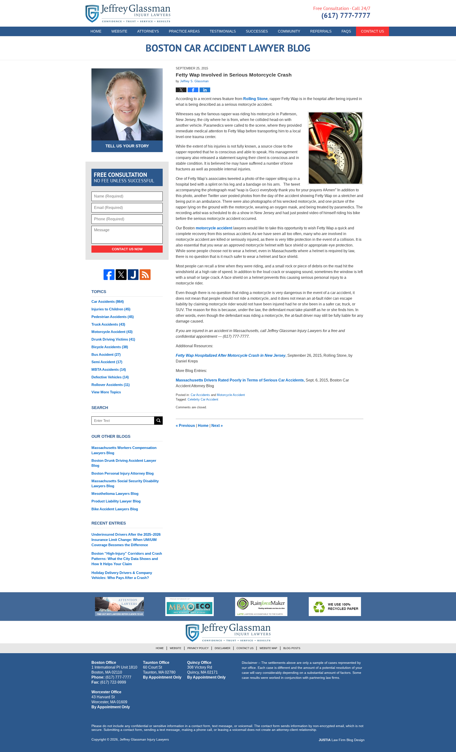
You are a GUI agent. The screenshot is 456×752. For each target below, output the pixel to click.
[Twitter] (121, 274)
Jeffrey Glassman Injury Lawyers (144, 739)
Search (158, 420)
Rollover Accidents (110, 385)
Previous (185, 426)
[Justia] (133, 274)
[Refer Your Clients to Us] (119, 606)
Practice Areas (184, 31)
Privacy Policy (198, 648)
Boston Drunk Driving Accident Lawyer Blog (123, 463)
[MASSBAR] (189, 606)
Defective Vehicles (110, 377)
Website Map (268, 648)
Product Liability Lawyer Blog (116, 501)
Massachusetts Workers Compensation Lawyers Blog (124, 450)
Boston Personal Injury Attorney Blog (122, 473)
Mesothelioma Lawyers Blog (114, 494)
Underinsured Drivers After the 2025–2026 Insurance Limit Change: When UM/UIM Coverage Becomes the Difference (126, 539)
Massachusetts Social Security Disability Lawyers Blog (125, 483)
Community (289, 31)
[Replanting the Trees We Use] (335, 606)
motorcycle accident (214, 228)
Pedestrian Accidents (112, 317)
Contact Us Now (127, 249)
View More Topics (106, 392)
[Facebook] (109, 274)
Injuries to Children (110, 309)
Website (119, 31)
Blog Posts (291, 648)
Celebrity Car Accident (203, 399)
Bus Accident (106, 354)
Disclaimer (222, 648)
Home (95, 31)
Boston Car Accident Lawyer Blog (128, 13)
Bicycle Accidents (109, 347)
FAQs (346, 31)
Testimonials (223, 31)
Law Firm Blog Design (342, 740)
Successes (257, 31)
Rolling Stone (255, 99)
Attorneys (148, 31)
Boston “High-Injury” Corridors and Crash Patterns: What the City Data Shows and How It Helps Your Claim (126, 558)
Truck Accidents (108, 324)
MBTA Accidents (108, 369)
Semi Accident (106, 362)
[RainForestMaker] (261, 606)
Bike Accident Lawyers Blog (114, 509)
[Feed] (145, 274)
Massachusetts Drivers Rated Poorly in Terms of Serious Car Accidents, (241, 380)
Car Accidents (200, 395)
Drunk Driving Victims (113, 339)
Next (217, 426)
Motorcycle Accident (231, 395)
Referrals (321, 31)
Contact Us (372, 31)
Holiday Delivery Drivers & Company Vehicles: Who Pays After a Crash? (121, 575)
